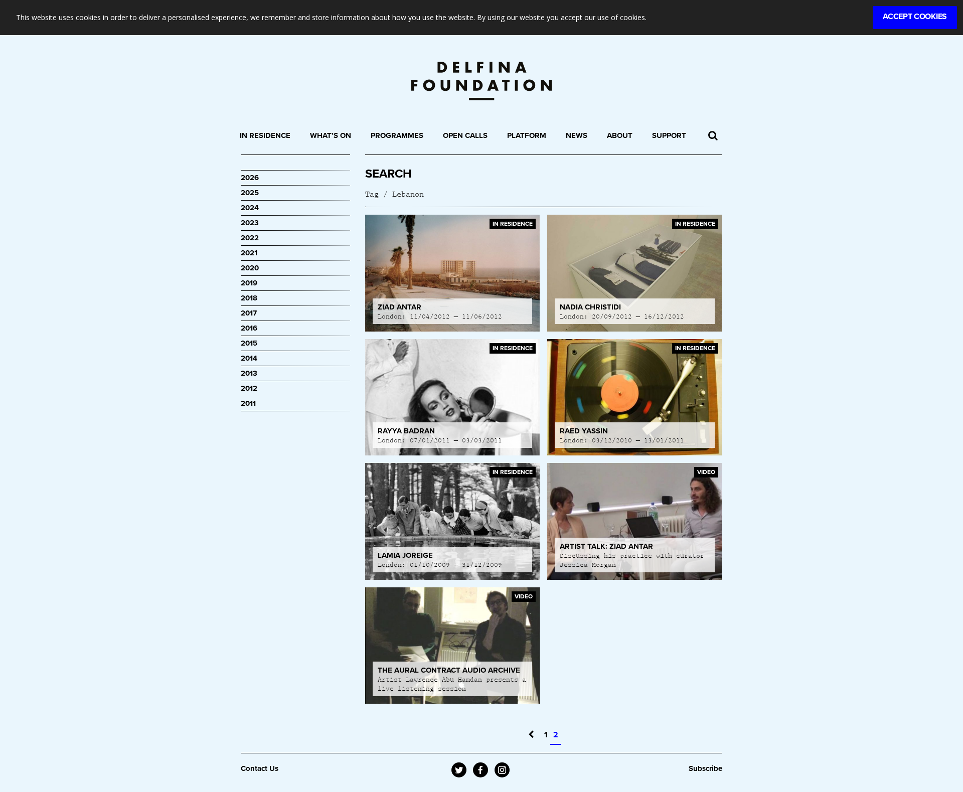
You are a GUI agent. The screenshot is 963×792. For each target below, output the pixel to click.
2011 (248, 403)
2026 (250, 177)
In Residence (265, 135)
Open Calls (465, 135)
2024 (250, 207)
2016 (249, 328)
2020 (250, 267)
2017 (249, 313)
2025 (250, 192)
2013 (249, 373)
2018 (249, 297)
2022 (250, 237)
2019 (249, 282)
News (576, 135)
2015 (249, 343)
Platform (526, 135)
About (619, 135)
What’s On (330, 135)
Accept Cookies (915, 17)
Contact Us (259, 768)
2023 (250, 222)
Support (669, 135)
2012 (249, 388)
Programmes (397, 135)
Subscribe (705, 768)
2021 (249, 252)
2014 (249, 358)
